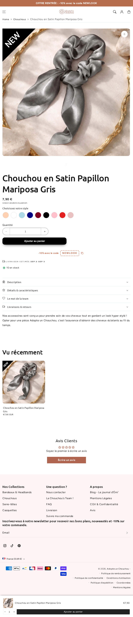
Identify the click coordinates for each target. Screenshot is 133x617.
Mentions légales (122, 587)
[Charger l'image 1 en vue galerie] (65, 163)
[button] (4, 11)
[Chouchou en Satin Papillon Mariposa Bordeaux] (38, 215)
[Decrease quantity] (4, 611)
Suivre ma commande (59, 516)
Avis (92, 510)
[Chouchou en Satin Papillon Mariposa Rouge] (62, 215)
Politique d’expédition (102, 582)
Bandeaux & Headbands (17, 492)
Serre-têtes (9, 504)
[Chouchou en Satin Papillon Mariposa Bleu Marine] (30, 215)
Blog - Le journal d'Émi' (104, 492)
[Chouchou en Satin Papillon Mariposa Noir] (46, 215)
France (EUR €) (14, 559)
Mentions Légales (101, 498)
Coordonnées (124, 582)
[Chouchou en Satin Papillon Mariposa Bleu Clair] (22, 215)
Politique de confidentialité (89, 578)
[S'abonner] (127, 532)
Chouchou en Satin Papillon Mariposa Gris (23, 409)
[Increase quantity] (13, 611)
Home (5, 19)
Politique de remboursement (116, 573)
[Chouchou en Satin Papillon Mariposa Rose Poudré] (70, 215)
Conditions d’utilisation (119, 578)
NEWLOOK (69, 253)
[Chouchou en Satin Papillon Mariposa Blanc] (14, 215)
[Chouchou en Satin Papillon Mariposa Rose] (54, 215)
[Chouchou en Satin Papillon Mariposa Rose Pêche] (5, 215)
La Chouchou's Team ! (60, 498)
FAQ (49, 504)
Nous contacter (56, 492)
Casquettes (9, 510)
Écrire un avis (66, 460)
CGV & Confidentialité (104, 504)
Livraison (5, 203)
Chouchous (19, 19)
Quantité (7, 225)
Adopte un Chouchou (118, 569)
